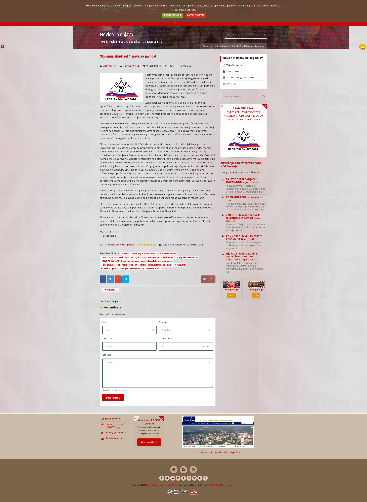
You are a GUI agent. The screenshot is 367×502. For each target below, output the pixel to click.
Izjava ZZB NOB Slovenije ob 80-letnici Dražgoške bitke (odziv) (170, 257)
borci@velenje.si (115, 438)
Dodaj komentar (113, 397)
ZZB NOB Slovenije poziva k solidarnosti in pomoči (244, 217)
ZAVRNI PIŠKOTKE (195, 15)
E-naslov (163, 322)
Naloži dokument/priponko (118, 244)
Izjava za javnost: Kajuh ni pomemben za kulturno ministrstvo (149, 253)
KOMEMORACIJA (244, 199)
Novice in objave (221, 46)
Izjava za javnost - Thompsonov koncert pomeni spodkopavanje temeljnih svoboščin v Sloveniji (143, 264)
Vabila (232, 71)
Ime (104, 322)
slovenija (111, 289)
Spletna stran (108, 338)
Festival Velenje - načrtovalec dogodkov (218, 452)
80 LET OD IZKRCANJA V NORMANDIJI (242, 181)
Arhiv (231, 83)
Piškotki (217, 485)
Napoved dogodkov (240, 77)
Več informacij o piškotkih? (183, 10)
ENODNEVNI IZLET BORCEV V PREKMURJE (244, 237)
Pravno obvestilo (227, 485)
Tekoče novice (131, 65)
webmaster (109, 65)
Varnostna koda (165, 338)
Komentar (106, 354)
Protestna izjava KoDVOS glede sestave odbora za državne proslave (132, 268)
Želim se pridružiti (149, 442)
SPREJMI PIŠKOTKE (172, 15)
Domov (206, 45)
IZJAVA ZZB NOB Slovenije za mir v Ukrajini (120, 257)
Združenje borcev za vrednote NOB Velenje (240, 164)
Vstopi (231, 295)
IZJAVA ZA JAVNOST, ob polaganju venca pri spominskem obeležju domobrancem (136, 261)
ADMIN (210, 485)
